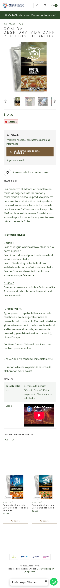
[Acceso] (45, 5)
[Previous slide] (6, 101)
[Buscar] (37, 5)
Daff (21, 24)
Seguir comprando (15, 160)
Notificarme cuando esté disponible (27, 151)
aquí (53, 15)
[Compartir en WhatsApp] (6, 440)
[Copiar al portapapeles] (13, 440)
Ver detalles (15, 521)
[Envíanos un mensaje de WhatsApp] (54, 582)
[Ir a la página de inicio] (13, 5)
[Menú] (30, 5)
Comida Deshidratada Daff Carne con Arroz (43, 506)
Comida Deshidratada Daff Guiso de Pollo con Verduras (15, 508)
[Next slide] (54, 101)
